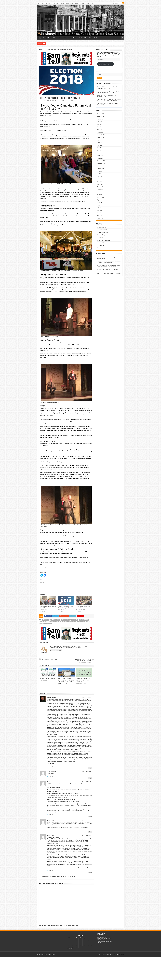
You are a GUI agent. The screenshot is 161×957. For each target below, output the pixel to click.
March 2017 (100, 215)
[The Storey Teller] (80, 20)
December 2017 (101, 192)
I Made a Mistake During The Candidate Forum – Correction (83, 680)
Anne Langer (46, 619)
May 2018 (99, 179)
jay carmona (52, 621)
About (91, 3)
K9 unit (59, 621)
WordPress (110, 954)
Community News (69, 3)
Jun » (71, 948)
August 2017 (100, 202)
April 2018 (99, 181)
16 (76, 943)
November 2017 (101, 194)
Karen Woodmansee (67, 621)
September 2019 (101, 137)
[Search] (123, 3)
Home (39, 3)
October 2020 (100, 114)
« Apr (68, 948)
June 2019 (99, 145)
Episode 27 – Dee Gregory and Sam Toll (106, 95)
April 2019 (99, 150)
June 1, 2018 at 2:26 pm (87, 820)
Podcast (101, 245)
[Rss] (113, 3)
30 (76, 947)
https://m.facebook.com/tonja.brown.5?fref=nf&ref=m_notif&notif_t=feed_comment (67, 827)
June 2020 (99, 121)
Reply (90, 768)
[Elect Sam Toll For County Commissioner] (66, 58)
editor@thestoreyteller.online (104, 941)
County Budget (65, 619)
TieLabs (122, 954)
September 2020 (101, 116)
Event (100, 237)
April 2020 (99, 127)
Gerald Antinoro (84, 619)
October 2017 (100, 197)
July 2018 (99, 173)
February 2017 (100, 218)
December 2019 (101, 134)
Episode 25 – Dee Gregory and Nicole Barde (107, 103)
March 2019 (100, 153)
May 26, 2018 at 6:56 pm (87, 771)
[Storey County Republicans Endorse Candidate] (84, 600)
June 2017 (99, 207)
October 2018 (100, 166)
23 (76, 945)
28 (69, 947)
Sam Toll (43, 100)
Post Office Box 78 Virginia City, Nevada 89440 (103, 938)
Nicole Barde (86, 621)
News (43, 3)
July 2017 (99, 205)
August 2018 (100, 171)
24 (80, 945)
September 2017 (101, 200)
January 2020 (100, 132)
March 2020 (100, 129)
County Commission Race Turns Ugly (111, 273)
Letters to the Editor (79, 3)
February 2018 (100, 186)
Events (62, 3)
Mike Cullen (77, 621)
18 (84, 943)
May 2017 (99, 210)
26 (88, 945)
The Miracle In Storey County (49, 659)
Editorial (48, 3)
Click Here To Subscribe (105, 64)
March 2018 (100, 184)
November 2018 (101, 163)
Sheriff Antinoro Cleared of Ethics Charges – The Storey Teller (61, 876)
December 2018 (101, 160)
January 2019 (100, 158)
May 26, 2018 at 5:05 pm (87, 697)
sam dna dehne (101, 265)
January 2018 (100, 189)
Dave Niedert (74, 619)
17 (80, 943)
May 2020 (99, 124)
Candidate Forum (55, 619)
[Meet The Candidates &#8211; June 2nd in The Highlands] (66, 600)
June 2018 (99, 176)
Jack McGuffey (43, 621)
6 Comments (65, 100)
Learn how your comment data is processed (67, 925)
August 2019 (100, 140)
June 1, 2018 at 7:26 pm (87, 835)
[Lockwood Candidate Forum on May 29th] (48, 600)
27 (91, 945)
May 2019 (99, 147)
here (41, 291)
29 (72, 947)
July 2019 (99, 142)
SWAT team (49, 623)
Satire (87, 3)
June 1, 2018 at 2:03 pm (87, 781)
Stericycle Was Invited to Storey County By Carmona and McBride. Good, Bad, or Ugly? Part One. (66, 681)
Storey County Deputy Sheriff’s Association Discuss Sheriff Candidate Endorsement (83, 660)
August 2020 (100, 119)
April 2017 (99, 213)
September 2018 (101, 168)
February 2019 (100, 155)
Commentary (102, 229)
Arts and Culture (55, 3)
